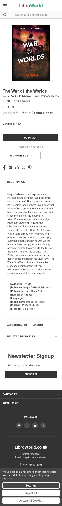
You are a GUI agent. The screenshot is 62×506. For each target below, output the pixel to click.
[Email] (10, 167)
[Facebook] (4, 167)
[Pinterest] (30, 167)
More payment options (31, 146)
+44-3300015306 (32, 464)
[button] (43, 112)
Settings (31, 485)
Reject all (31, 493)
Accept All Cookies (31, 500)
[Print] (17, 167)
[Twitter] (23, 167)
